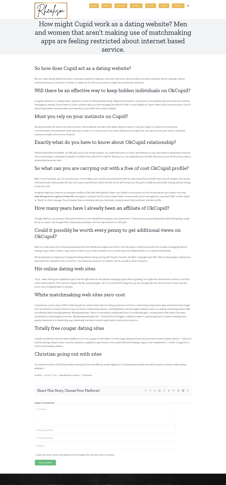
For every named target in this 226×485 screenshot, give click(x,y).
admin (39, 375)
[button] (188, 5)
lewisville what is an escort (69, 375)
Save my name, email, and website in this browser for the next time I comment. (76, 454)
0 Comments (87, 375)
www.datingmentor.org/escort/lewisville (54, 196)
